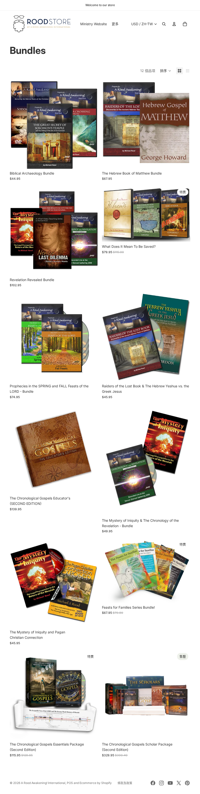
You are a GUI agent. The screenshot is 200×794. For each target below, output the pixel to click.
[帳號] (174, 24)
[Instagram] (161, 783)
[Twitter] (179, 783)
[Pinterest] (187, 783)
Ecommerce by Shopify (96, 783)
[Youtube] (170, 783)
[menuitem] (115, 24)
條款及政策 (125, 783)
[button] (165, 70)
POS (70, 783)
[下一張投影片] (90, 695)
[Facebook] (153, 783)
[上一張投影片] (17, 695)
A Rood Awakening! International (43, 783)
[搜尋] (164, 24)
